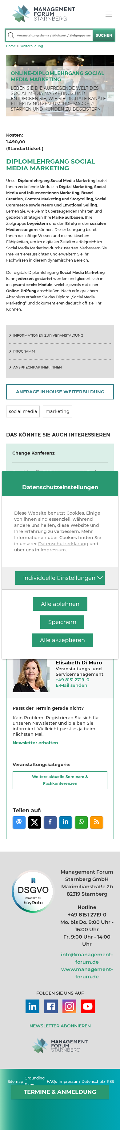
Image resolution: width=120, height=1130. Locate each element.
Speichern (62, 622)
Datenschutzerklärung (63, 543)
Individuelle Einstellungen (59, 578)
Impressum (53, 550)
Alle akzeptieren (62, 640)
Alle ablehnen (60, 604)
